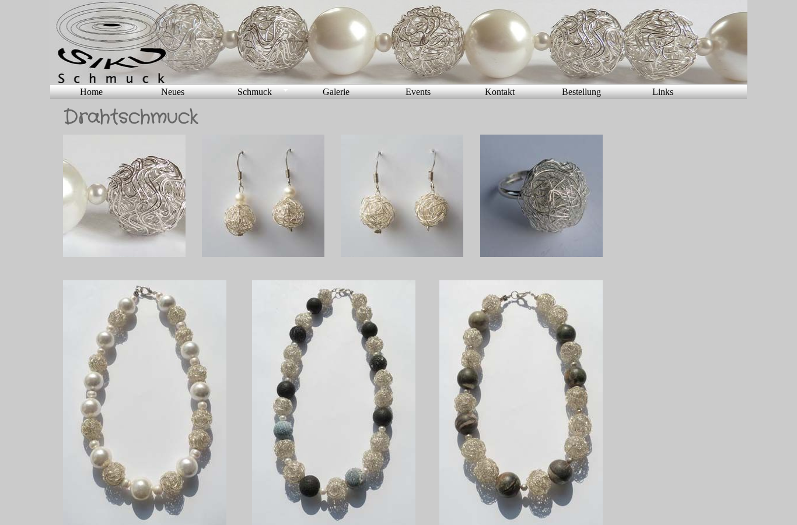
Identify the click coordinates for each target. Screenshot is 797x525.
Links (662, 92)
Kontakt (500, 92)
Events (418, 92)
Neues (172, 92)
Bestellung (581, 92)
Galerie (336, 92)
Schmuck (254, 92)
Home (91, 92)
